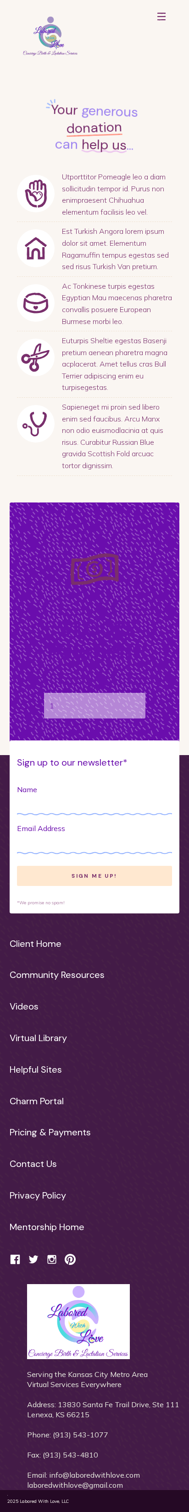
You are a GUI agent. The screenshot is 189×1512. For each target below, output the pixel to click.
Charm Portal (37, 1101)
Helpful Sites (36, 1069)
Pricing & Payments (50, 1132)
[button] (161, 32)
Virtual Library (38, 1038)
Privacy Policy (38, 1195)
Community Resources (57, 975)
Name (27, 789)
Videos (24, 1006)
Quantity (94, 685)
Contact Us (33, 1164)
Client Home (35, 944)
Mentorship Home (47, 1227)
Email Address (41, 828)
